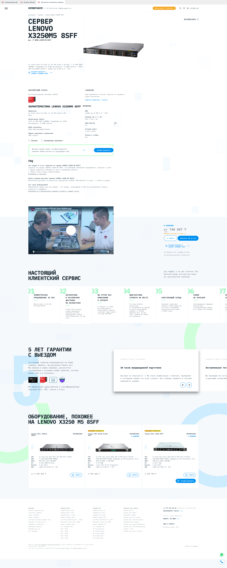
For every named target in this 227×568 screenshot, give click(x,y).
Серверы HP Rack (99, 513)
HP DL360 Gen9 (98, 538)
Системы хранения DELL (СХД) (72, 519)
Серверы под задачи (131, 508)
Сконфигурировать (104, 150)
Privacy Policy (65, 548)
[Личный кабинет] (184, 8)
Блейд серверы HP (99, 517)
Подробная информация (96, 100)
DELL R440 (64, 536)
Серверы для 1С (34, 529)
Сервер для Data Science (133, 531)
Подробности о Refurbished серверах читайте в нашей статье (53, 191)
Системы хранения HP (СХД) (103, 519)
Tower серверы (33, 515)
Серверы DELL (65, 508)
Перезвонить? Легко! (171, 511)
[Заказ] (188, 8)
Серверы (31, 508)
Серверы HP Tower (99, 515)
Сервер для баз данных (132, 517)
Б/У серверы (32, 531)
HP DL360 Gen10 (98, 533)
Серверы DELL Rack (67, 513)
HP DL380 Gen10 (98, 531)
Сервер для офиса (130, 513)
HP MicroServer (98, 529)
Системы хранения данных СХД (39, 519)
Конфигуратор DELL (67, 510)
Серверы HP (97, 508)
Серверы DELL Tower (68, 515)
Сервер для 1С (129, 510)
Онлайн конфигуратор (36, 510)
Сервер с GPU (128, 529)
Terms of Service (78, 548)
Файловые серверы (34, 526)
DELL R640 (64, 533)
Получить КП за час (188, 238)
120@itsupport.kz (64, 8)
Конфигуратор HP (99, 510)
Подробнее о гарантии (37, 174)
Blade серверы (33, 517)
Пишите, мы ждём (169, 518)
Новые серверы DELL (68, 524)
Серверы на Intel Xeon (36, 522)
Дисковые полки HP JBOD (102, 522)
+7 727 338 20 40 (50, 8)
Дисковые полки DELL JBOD (70, 522)
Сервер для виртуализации (133, 519)
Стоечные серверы (34, 513)
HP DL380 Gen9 (98, 536)
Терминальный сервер (131, 522)
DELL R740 (64, 531)
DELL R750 (64, 529)
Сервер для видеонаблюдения (134, 524)
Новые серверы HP (99, 524)
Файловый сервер (130, 515)
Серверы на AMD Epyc (36, 524)
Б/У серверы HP (98, 526)
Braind (195, 546)
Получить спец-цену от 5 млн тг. (175, 233)
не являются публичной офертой (49, 544)
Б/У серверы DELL (67, 526)
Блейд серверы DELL (68, 517)
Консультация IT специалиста (164, 8)
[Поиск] (180, 8)
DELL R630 (64, 538)
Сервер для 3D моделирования (134, 526)
